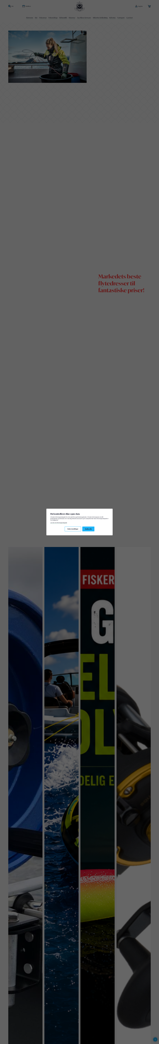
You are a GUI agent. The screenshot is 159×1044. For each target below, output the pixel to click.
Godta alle (88, 529)
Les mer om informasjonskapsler (58, 522)
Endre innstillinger (72, 529)
